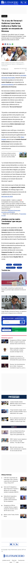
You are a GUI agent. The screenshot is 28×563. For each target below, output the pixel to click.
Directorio (14, 560)
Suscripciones (21, 560)
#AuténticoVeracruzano (14, 210)
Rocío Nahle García (11, 267)
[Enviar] (22, 322)
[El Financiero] (9, 2)
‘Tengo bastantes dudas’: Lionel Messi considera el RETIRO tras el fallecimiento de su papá (18, 411)
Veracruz (9, 264)
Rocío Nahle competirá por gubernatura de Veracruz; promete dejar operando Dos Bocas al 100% (13, 290)
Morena (19, 267)
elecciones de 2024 (7, 196)
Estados (4, 16)
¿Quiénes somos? (6, 560)
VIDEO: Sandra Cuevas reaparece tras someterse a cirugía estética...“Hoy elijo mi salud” (18, 441)
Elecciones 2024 (17, 264)
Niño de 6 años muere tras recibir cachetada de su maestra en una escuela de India (18, 449)
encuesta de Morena (7, 84)
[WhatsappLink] (14, 329)
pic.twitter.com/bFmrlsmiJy (8, 212)
